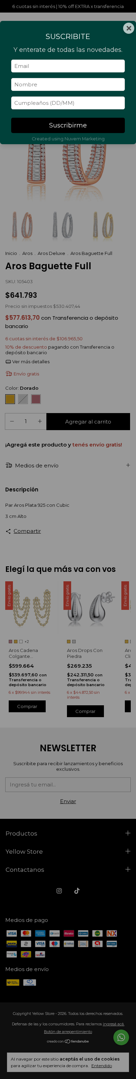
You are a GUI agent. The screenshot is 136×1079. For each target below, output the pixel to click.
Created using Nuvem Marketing (68, 138)
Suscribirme (68, 125)
